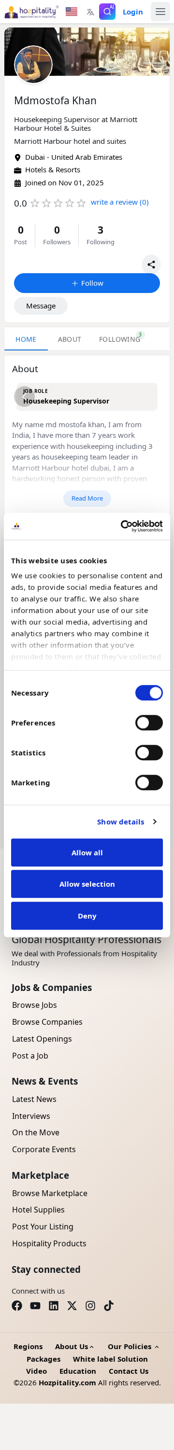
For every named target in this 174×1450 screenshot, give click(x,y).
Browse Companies (47, 1022)
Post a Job (30, 1055)
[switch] (149, 722)
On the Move (35, 1132)
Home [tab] (26, 339)
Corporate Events (44, 1149)
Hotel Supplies (38, 1209)
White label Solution (110, 1359)
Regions (28, 1346)
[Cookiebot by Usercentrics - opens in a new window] (123, 526)
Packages (43, 1359)
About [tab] (70, 339)
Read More (87, 498)
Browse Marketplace (49, 1193)
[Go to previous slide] (24, 396)
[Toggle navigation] (160, 11)
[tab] (119, 338)
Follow (92, 283)
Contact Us (128, 1371)
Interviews (31, 1116)
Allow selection (87, 884)
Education (77, 1371)
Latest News (34, 1099)
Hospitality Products (49, 1243)
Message (41, 305)
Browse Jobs (34, 1005)
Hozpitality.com (67, 1382)
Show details (120, 821)
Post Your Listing (42, 1226)
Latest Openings (42, 1038)
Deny (87, 915)
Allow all (87, 852)
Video (36, 1371)
